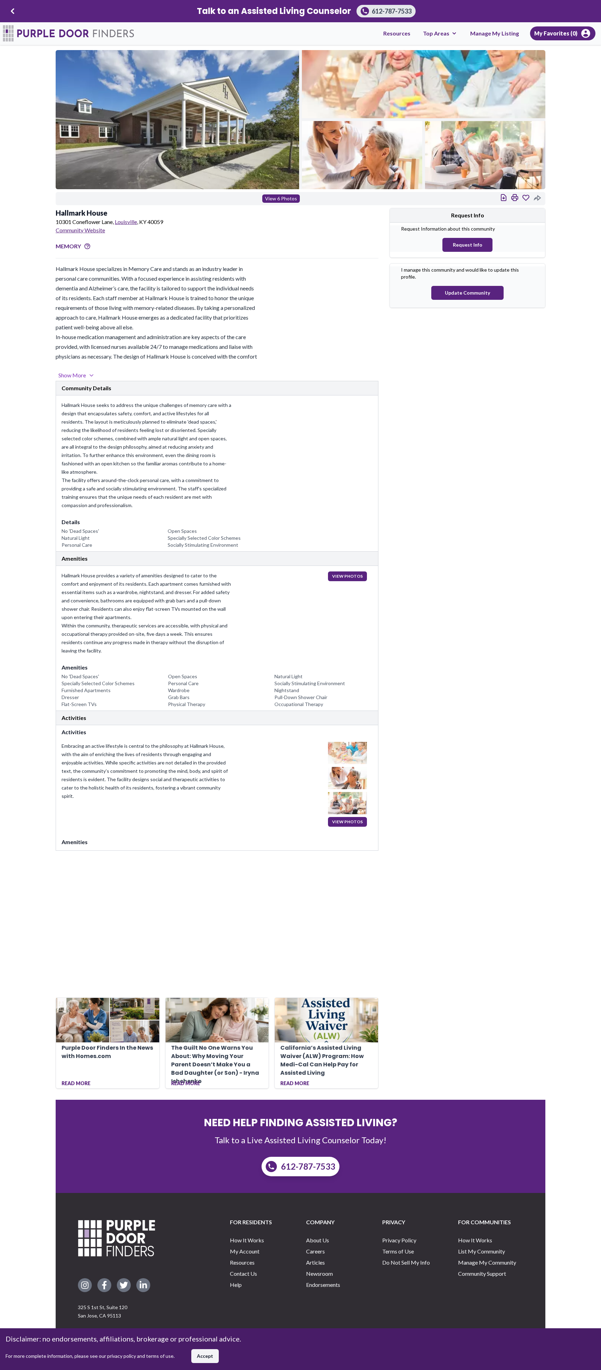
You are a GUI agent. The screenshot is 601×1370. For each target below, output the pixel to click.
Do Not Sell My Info (406, 1262)
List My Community (481, 1251)
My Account (244, 1251)
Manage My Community (487, 1262)
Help (236, 1284)
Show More (72, 375)
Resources (396, 33)
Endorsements (323, 1284)
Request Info (467, 245)
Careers (315, 1251)
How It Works (247, 1240)
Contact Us (243, 1273)
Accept (205, 1356)
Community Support (482, 1273)
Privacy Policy (399, 1240)
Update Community (467, 293)
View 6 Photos (281, 198)
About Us (317, 1240)
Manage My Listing (494, 33)
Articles (315, 1262)
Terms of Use (398, 1251)
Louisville (126, 221)
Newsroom (319, 1273)
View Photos (347, 576)
